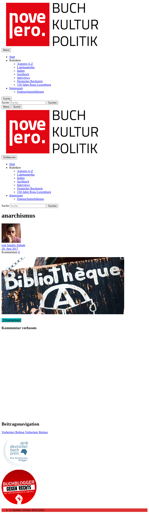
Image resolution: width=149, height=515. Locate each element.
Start (12, 56)
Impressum (16, 88)
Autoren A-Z (25, 63)
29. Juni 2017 (10, 248)
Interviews (23, 77)
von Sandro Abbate (13, 245)
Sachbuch (23, 74)
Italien (21, 70)
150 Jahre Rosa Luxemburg (34, 84)
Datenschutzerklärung (30, 91)
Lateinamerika (26, 67)
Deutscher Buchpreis (30, 81)
